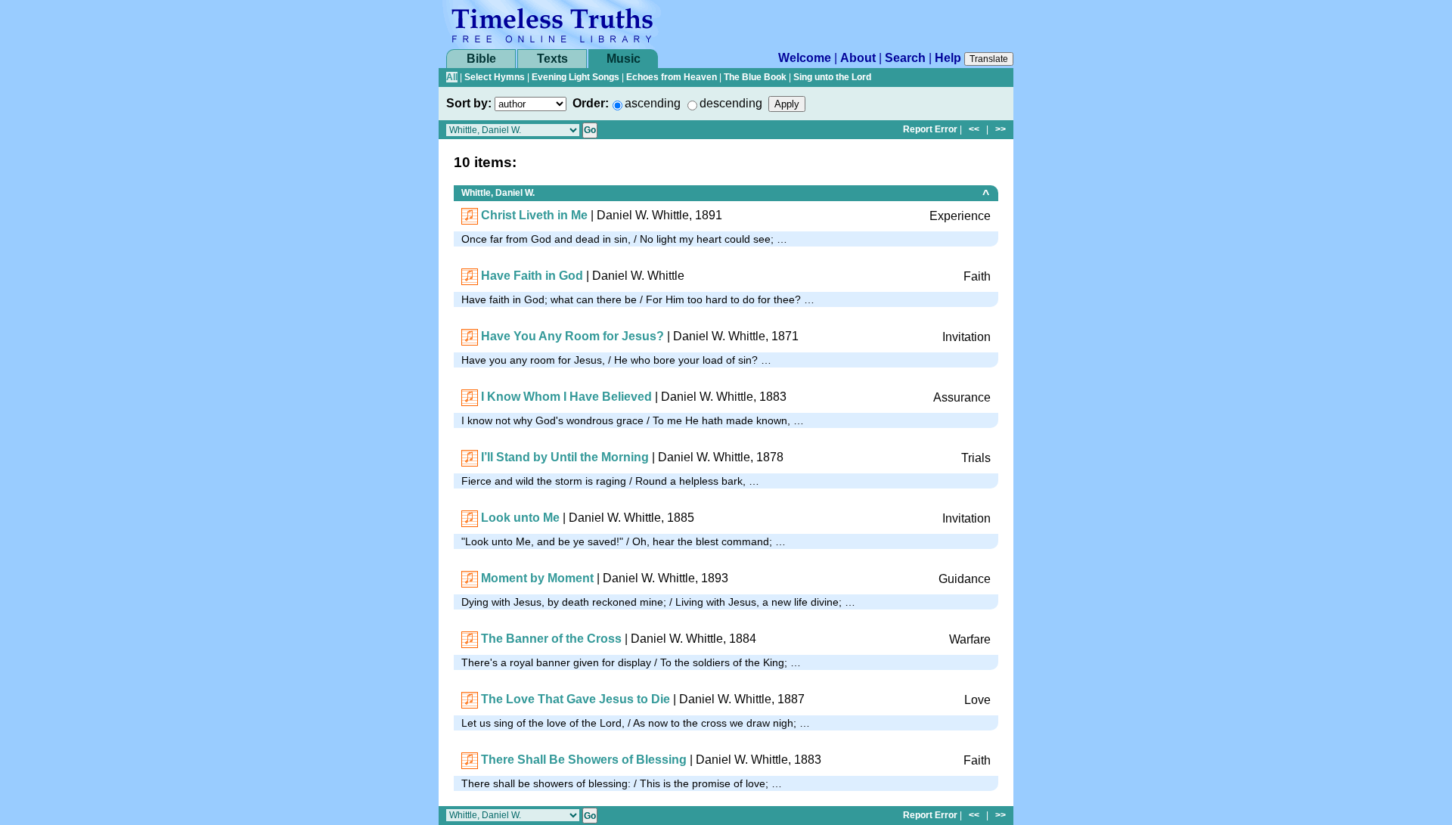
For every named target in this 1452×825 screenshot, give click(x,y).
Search (905, 57)
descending (731, 103)
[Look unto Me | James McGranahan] (469, 517)
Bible (481, 58)
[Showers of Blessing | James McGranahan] (469, 759)
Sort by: (469, 103)
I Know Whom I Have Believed (566, 396)
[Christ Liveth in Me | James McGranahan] (469, 215)
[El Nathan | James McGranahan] (469, 396)
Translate (989, 59)
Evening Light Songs (575, 77)
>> (1000, 129)
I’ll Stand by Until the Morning (565, 457)
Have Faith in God (532, 275)
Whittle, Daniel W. (498, 193)
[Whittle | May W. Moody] (469, 578)
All (452, 77)
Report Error (930, 129)
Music (624, 58)
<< (974, 129)
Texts (552, 58)
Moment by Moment (537, 578)
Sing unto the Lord (832, 77)
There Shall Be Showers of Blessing (584, 759)
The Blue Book (755, 77)
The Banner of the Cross (551, 638)
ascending (653, 103)
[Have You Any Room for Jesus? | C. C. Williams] (469, 336)
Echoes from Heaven (671, 77)
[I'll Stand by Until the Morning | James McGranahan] (469, 457)
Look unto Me (520, 517)
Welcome (804, 57)
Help (948, 57)
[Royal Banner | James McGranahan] (469, 638)
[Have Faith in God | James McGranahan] (469, 275)
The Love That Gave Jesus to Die (575, 699)
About (858, 57)
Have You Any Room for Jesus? (572, 336)
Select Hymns (494, 77)
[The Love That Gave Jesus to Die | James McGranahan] (469, 699)
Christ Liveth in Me (534, 215)
